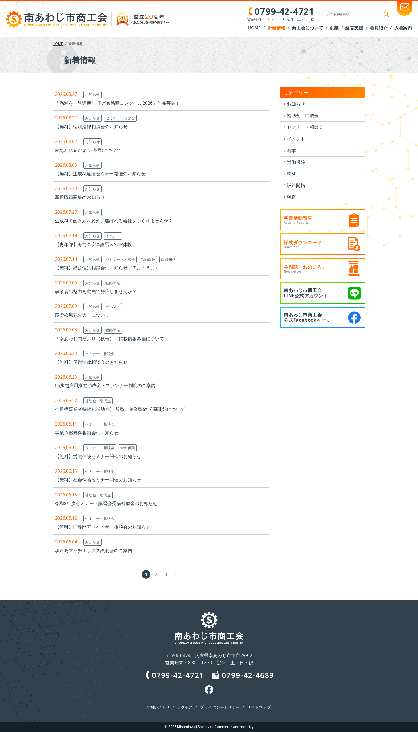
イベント (112, 235)
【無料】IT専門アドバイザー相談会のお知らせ (102, 527)
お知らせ (92, 94)
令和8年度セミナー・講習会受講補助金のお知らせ (106, 503)
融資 (291, 197)
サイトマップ (259, 707)
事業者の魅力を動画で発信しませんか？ (96, 291)
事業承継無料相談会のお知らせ (87, 433)
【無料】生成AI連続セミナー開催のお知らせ (100, 173)
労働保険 (147, 259)
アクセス (185, 707)
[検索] (386, 14)
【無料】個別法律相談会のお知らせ (91, 126)
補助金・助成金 (98, 400)
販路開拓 (168, 259)
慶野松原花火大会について (82, 315)
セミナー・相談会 (120, 118)
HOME (58, 43)
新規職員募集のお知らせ (80, 197)
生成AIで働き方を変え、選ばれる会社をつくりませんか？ (114, 221)
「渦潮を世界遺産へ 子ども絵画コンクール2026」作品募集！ (117, 103)
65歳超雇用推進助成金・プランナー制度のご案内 (105, 385)
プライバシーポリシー (220, 707)
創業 (291, 150)
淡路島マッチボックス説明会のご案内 (93, 550)
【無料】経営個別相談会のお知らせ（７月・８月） (107, 268)
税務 (291, 174)
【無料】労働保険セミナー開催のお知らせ (98, 456)
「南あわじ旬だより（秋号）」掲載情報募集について (109, 338)
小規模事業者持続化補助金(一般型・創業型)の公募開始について (120, 409)
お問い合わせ (158, 707)
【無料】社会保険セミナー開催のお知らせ (98, 480)
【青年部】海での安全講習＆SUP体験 (93, 244)
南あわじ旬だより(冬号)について (88, 150)
